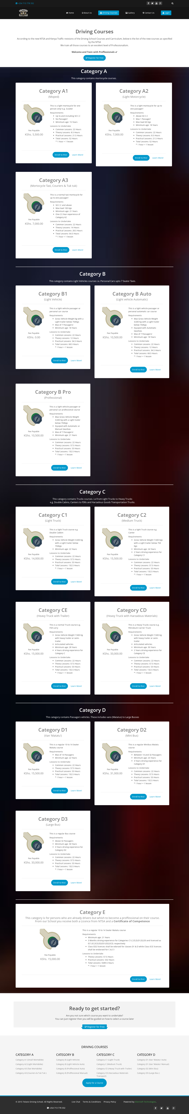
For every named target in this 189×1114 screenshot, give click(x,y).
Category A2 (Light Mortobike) (29, 1064)
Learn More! (77, 154)
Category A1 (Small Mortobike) (29, 1059)
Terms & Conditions (92, 1101)
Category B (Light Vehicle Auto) (70, 1064)
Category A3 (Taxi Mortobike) (29, 1068)
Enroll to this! (61, 154)
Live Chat (76, 1101)
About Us (87, 12)
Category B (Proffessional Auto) (70, 1068)
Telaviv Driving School (33, 1101)
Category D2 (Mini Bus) (147, 1068)
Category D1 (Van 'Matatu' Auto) (151, 1059)
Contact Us (149, 12)
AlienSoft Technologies (145, 1101)
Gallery (131, 12)
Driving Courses (109, 12)
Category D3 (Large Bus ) (148, 1073)
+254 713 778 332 (25, 3)
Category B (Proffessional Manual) (71, 1073)
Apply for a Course (94, 1083)
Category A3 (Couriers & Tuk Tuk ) (31, 1073)
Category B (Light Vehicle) (68, 1059)
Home (71, 12)
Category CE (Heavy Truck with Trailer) (114, 1068)
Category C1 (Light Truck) (108, 1059)
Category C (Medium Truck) (109, 1064)
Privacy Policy (110, 1101)
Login (167, 12)
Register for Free (95, 58)
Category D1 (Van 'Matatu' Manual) (153, 1064)
